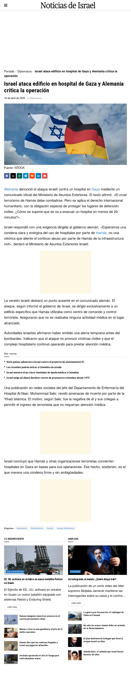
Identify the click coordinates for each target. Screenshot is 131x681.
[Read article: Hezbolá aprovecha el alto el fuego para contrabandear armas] (11, 659)
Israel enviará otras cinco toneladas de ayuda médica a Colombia (42, 372)
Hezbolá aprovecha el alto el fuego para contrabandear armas (39, 657)
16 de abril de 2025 (14, 98)
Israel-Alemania (65, 528)
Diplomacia (24, 71)
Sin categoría (15, 571)
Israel (50, 528)
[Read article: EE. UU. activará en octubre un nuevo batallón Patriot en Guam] (33, 560)
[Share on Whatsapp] (19, 176)
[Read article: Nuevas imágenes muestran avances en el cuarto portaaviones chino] (11, 619)
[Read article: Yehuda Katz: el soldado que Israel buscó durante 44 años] (75, 655)
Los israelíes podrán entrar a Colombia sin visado (34, 367)
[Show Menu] (5, 5)
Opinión (75, 571)
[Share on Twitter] (13, 176)
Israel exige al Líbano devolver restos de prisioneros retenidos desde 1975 (48, 377)
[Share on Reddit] (32, 176)
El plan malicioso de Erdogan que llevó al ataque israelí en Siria (103, 640)
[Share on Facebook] (7, 176)
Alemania (11, 189)
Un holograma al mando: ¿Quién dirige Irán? (92, 579)
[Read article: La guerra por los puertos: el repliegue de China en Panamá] (75, 616)
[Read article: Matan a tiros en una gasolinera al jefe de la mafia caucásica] (11, 633)
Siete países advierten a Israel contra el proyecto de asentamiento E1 (45, 361)
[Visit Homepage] (68, 5)
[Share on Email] (44, 176)
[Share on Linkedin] (38, 176)
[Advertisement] (65, 39)
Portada (9, 71)
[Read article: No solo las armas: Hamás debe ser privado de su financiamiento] (75, 629)
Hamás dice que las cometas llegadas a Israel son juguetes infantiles (38, 644)
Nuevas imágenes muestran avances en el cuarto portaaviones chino (39, 617)
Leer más (13, 606)
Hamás (101, 232)
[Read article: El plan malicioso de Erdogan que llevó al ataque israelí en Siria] (75, 642)
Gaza (96, 189)
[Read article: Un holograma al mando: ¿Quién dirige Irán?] (97, 560)
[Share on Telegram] (25, 176)
